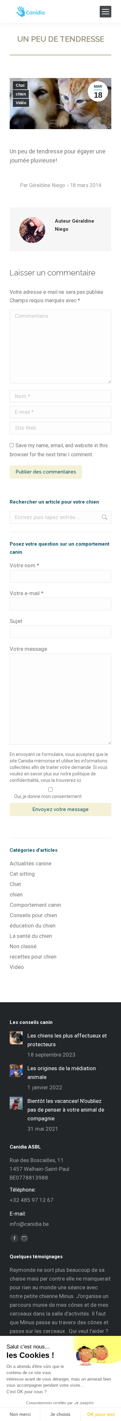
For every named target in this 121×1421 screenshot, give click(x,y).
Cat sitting (22, 874)
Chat (20, 85)
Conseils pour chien (33, 915)
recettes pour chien (33, 956)
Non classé (23, 946)
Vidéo (21, 103)
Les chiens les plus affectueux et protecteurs (67, 1040)
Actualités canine (30, 863)
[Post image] (16, 1037)
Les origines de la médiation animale (61, 1072)
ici (79, 780)
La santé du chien (31, 936)
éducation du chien (32, 925)
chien (21, 94)
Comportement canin (35, 905)
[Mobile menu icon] (105, 11)
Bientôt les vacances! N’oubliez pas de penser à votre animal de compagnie (65, 1110)
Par (42, 185)
